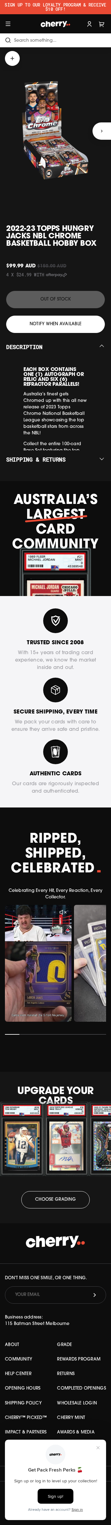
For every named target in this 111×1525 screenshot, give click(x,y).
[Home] (55, 23)
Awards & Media (76, 1432)
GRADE (64, 1345)
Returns (66, 1374)
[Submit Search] (8, 40)
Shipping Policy (23, 1403)
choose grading (55, 1199)
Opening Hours (22, 1388)
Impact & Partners (26, 1432)
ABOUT (12, 1345)
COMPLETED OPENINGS (81, 1388)
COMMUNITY (18, 1359)
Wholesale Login (77, 1403)
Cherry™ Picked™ (26, 1418)
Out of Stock (55, 299)
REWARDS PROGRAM (79, 1359)
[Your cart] (101, 23)
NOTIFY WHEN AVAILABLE (55, 324)
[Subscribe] (94, 1295)
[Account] (89, 23)
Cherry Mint (71, 1418)
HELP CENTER (18, 1374)
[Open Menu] (8, 23)
